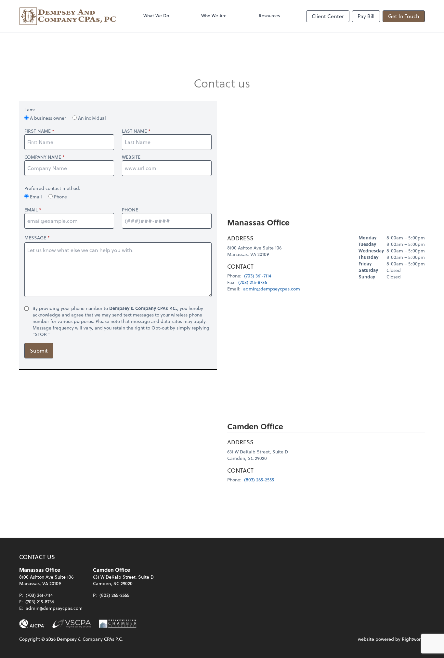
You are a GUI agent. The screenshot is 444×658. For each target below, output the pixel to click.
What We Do (156, 15)
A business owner (48, 117)
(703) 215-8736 (252, 282)
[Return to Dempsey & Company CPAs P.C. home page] (68, 16)
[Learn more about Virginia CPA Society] (71, 623)
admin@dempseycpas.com (271, 288)
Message (35, 237)
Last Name (134, 131)
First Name (37, 131)
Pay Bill (366, 16)
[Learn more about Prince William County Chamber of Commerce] (118, 623)
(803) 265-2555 (259, 479)
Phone (60, 196)
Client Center (328, 16)
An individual (91, 117)
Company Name (42, 157)
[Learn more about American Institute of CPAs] (32, 623)
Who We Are (214, 15)
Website (131, 157)
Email (36, 196)
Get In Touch (403, 16)
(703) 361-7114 (257, 275)
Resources (269, 15)
